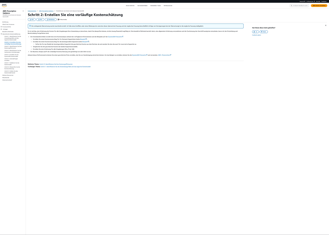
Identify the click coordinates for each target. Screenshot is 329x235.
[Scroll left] (125, 5)
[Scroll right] (173, 5)
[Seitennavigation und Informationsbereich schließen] (326, 25)
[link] (70, 11)
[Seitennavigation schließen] (23, 11)
